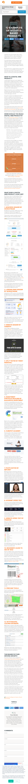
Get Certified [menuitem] (16, 2)
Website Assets (14, 25)
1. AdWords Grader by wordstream (13, 208)
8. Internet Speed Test (13, 500)
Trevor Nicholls (20, 41)
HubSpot (10, 329)
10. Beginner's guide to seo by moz (13, 549)
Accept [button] (11, 781)
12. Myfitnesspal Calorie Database (11, 622)
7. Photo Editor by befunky (11, 469)
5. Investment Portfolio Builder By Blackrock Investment (13, 398)
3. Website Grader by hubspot (12, 325)
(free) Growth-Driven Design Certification (12, 188)
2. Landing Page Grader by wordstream (13, 290)
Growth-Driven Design (13, 117)
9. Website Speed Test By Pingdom (13, 519)
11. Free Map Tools (11, 588)
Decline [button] (17, 781)
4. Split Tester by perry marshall (13, 362)
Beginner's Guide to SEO (13, 561)
